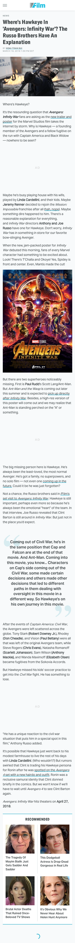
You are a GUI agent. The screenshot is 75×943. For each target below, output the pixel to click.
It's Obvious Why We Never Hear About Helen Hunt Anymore (53, 913)
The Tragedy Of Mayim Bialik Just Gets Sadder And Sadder (17, 863)
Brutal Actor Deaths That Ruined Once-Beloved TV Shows (18, 913)
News (6, 16)
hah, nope (52, 209)
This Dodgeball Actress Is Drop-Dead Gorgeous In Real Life (54, 861)
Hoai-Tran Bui (14, 48)
